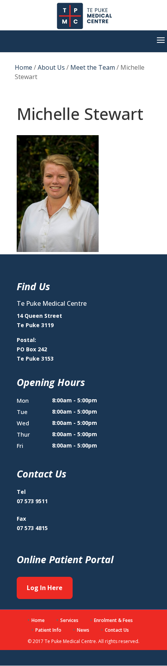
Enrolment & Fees (113, 620)
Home (23, 67)
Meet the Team (92, 67)
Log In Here (45, 587)
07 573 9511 (32, 501)
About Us (51, 67)
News (83, 630)
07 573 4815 (32, 528)
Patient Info (48, 630)
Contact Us (117, 630)
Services (69, 620)
